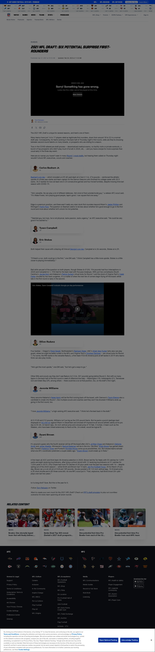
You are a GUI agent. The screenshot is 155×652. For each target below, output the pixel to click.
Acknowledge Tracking (130, 640)
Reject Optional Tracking (108, 640)
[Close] (151, 640)
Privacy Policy (77, 634)
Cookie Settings (24, 650)
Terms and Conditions (11, 634)
